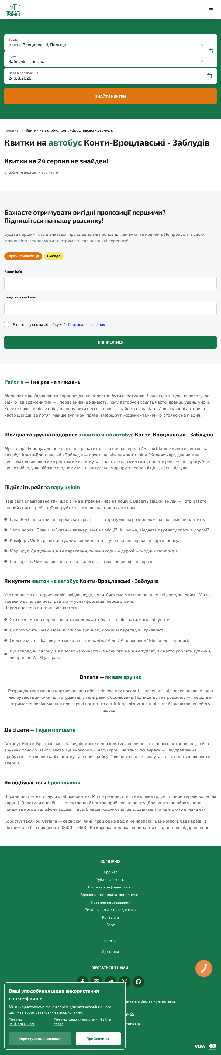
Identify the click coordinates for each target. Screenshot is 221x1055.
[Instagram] (96, 982)
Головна (11, 130)
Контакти (110, 917)
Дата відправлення (23, 73)
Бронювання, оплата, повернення (110, 894)
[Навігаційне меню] (211, 10)
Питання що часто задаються (111, 909)
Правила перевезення (110, 902)
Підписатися (110, 342)
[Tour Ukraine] (13, 9)
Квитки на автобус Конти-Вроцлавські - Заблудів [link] (69, 130)
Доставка (110, 951)
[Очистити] (202, 44)
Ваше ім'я (13, 271)
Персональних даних (86, 324)
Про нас (111, 872)
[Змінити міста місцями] (211, 50)
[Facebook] (82, 982)
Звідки (14, 39)
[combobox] (104, 44)
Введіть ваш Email (21, 297)
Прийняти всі (98, 1038)
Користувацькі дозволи (40, 1038)
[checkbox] (6, 324)
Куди (12, 56)
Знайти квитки (110, 96)
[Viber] (124, 982)
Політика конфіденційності (111, 887)
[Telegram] (110, 982)
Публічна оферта (111, 879)
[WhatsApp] (138, 982)
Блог (110, 924)
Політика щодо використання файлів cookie (82, 1021)
